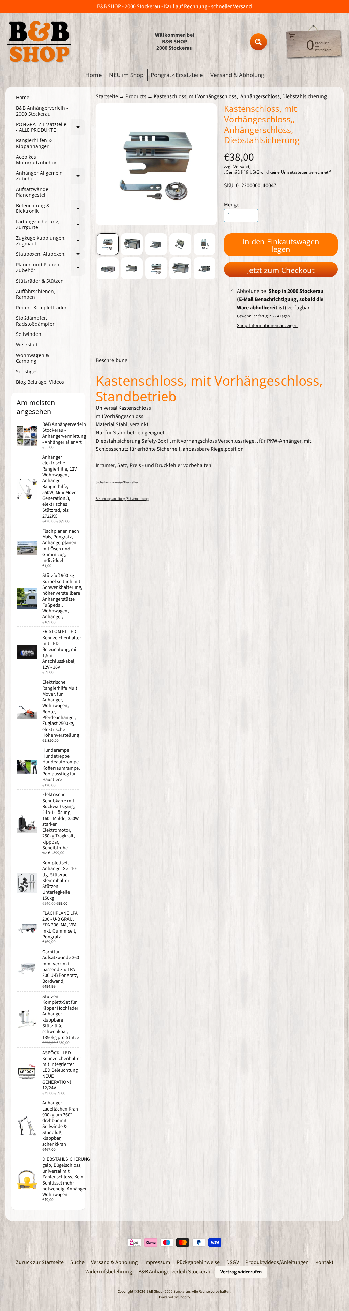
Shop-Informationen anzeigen (267, 325)
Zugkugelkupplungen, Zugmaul (50, 241)
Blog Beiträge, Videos (40, 381)
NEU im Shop (126, 75)
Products (135, 96)
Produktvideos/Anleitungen (277, 1262)
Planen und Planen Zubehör (50, 267)
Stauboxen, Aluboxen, (50, 255)
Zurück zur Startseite (40, 1262)
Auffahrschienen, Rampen (35, 294)
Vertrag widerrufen (241, 1272)
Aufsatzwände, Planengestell (33, 192)
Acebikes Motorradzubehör (36, 159)
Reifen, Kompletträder (41, 307)
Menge (231, 204)
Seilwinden (28, 334)
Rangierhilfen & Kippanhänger (34, 143)
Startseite (107, 96)
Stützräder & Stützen (40, 281)
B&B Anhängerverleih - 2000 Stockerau (42, 111)
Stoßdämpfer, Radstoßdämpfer (35, 321)
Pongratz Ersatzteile (177, 75)
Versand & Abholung (237, 75)
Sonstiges (27, 371)
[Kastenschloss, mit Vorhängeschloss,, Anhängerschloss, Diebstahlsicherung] (108, 244)
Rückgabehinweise (198, 1262)
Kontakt (324, 1262)
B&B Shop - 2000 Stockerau (168, 1291)
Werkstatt (27, 344)
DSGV (232, 1262)
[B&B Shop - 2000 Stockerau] (39, 41)
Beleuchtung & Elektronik (50, 208)
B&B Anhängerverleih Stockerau (175, 1272)
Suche (77, 1262)
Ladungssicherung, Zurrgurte (50, 224)
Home (93, 75)
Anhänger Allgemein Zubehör (50, 175)
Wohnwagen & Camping (32, 358)
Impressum (157, 1262)
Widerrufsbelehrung (108, 1272)
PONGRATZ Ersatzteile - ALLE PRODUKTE (50, 127)
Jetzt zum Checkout (281, 270)
